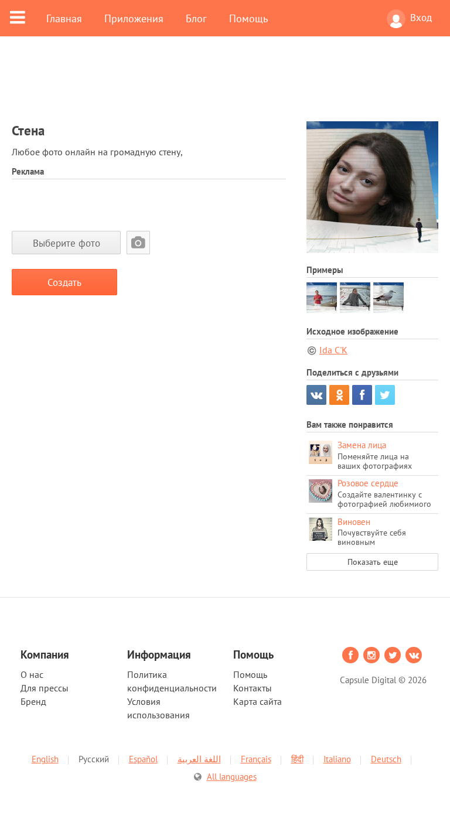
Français (256, 759)
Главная (64, 18)
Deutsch (386, 759)
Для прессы (45, 688)
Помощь (248, 18)
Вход (421, 17)
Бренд (33, 701)
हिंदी (297, 759)
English (45, 759)
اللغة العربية (199, 759)
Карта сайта (257, 701)
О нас (32, 674)
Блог (196, 18)
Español (143, 759)
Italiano (337, 759)
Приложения (133, 18)
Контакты (252, 688)
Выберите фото (66, 243)
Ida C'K (333, 350)
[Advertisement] (225, 86)
